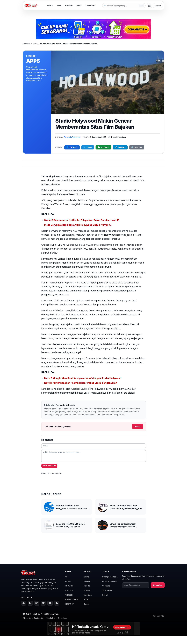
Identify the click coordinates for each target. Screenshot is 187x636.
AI (66, 577)
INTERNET (69, 604)
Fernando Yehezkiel (72, 137)
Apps (86, 599)
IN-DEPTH (69, 586)
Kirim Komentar (49, 466)
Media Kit (50, 618)
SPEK (59, 5)
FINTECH (69, 595)
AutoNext (88, 595)
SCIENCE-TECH (71, 599)
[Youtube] (50, 603)
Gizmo (86, 577)
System (158, 5)
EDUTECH (69, 590)
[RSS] (56, 603)
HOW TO (69, 5)
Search (105, 595)
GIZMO (50, 5)
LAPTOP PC (91, 5)
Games (86, 604)
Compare (106, 586)
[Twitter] (43, 603)
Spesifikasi (107, 590)
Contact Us (38, 618)
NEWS (79, 5)
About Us (27, 618)
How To (87, 586)
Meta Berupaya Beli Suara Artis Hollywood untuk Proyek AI (77, 224)
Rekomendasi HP (109, 581)
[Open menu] (149, 5)
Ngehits (87, 590)
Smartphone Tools (110, 577)
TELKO (68, 581)
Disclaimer (62, 618)
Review (87, 581)
